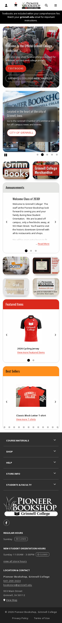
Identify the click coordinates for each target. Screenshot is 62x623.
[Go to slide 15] (43, 427)
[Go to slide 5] (57, 155)
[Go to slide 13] (33, 427)
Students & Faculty (19, 484)
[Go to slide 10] (19, 427)
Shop (9, 451)
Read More (43, 243)
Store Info (13, 473)
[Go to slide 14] (38, 427)
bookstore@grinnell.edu (17, 585)
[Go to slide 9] (14, 427)
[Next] (54, 146)
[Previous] (8, 146)
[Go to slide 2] (42, 155)
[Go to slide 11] (24, 427)
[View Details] (31, 328)
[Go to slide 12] (29, 427)
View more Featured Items (31, 352)
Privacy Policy (20, 618)
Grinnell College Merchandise (30, 78)
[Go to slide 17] (53, 427)
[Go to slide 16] (48, 427)
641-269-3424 (12, 580)
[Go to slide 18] (57, 427)
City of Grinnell (23, 132)
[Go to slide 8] (9, 427)
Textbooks (17, 68)
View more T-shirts (26, 419)
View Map (11, 600)
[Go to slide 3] (47, 155)
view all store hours (15, 561)
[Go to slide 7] (4, 427)
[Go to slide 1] (37, 155)
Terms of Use (42, 618)
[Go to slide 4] (52, 155)
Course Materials (17, 440)
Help (9, 462)
